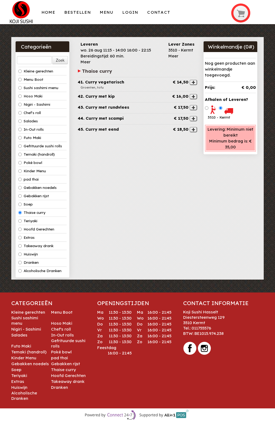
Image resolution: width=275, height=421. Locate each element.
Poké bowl (33, 162)
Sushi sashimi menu (41, 88)
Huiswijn (31, 254)
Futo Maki (32, 138)
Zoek (60, 60)
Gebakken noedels (40, 187)
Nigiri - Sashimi (37, 104)
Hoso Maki (33, 96)
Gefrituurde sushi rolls (43, 146)
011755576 (201, 328)
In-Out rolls (34, 129)
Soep (28, 204)
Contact (159, 12)
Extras (29, 237)
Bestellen (77, 12)
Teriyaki (30, 221)
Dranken (31, 262)
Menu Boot (33, 79)
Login (130, 12)
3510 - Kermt (219, 117)
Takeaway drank (38, 246)
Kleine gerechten (38, 71)
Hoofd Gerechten (39, 229)
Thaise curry (34, 212)
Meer (86, 61)
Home (49, 12)
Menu (107, 12)
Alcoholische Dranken (42, 271)
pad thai (31, 179)
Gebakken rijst (36, 196)
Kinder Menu (35, 171)
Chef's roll (32, 113)
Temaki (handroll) (39, 154)
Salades (31, 121)
